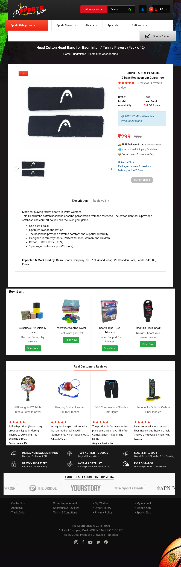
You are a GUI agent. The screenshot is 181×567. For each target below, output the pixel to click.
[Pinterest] (106, 542)
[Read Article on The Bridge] (37, 488)
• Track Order (17, 512)
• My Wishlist (101, 503)
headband (115, 273)
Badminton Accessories (103, 54)
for (48, 273)
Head (147, 97)
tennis (69, 273)
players (78, 273)
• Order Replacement (64, 503)
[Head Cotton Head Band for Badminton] (65, 111)
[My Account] (143, 9)
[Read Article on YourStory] (80, 488)
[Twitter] (98, 542)
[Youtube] (90, 542)
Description (80, 200)
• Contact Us (17, 503)
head (26, 273)
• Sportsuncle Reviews (65, 508)
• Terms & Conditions (64, 512)
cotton (34, 273)
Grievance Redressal (105, 535)
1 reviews (143, 83)
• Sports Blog (143, 512)
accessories (100, 273)
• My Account (143, 503)
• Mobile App (143, 508)
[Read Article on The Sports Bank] (123, 488)
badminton (57, 273)
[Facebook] (83, 542)
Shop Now (33, 348)
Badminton (79, 54)
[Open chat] (171, 557)
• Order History (102, 508)
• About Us (16, 508)
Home (67, 54)
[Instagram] (76, 542)
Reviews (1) (101, 200)
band (42, 273)
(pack (88, 273)
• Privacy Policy (102, 512)
